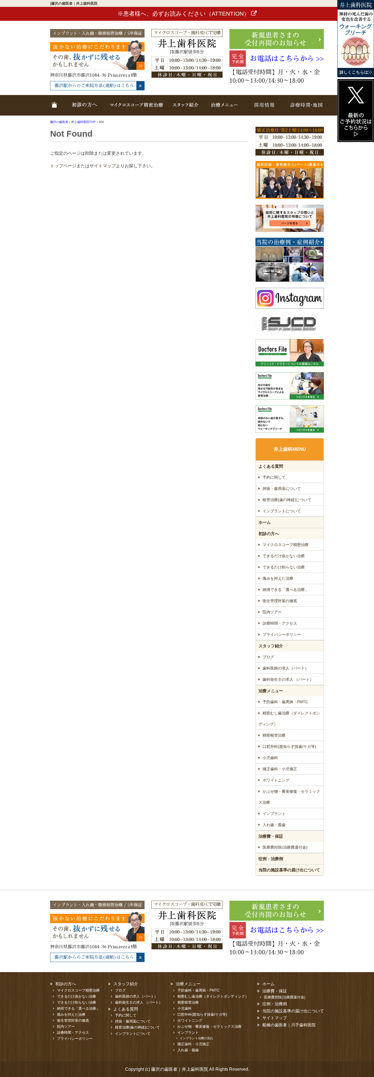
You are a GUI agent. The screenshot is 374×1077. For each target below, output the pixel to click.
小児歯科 (270, 758)
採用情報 (263, 109)
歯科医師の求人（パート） (286, 668)
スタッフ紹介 (186, 109)
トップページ (63, 165)
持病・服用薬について (282, 488)
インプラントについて (282, 511)
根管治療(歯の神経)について (287, 500)
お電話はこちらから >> (287, 58)
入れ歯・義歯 (274, 825)
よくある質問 (270, 466)
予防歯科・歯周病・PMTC (285, 702)
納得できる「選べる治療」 (286, 589)
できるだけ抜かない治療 (284, 556)
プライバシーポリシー (282, 634)
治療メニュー (224, 109)
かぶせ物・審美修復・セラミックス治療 (289, 797)
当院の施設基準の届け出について (289, 870)
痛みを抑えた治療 (278, 578)
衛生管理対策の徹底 (280, 601)
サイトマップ (103, 165)
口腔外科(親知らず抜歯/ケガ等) (289, 746)
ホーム (55, 109)
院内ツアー (272, 612)
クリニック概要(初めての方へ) (83, 109)
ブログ (268, 657)
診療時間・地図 (304, 109)
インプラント (274, 813)
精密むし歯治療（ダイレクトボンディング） (289, 718)
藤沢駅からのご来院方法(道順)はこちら (94, 86)
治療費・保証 (270, 836)
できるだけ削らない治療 (284, 567)
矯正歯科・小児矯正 (280, 769)
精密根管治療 (274, 735)
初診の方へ (268, 533)
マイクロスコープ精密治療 (136, 109)
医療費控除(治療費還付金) (285, 847)
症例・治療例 (270, 858)
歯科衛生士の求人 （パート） (288, 679)
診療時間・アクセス (280, 623)
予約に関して (274, 477)
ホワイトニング (276, 780)
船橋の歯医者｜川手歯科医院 (289, 1025)
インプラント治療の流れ (196, 1038)
